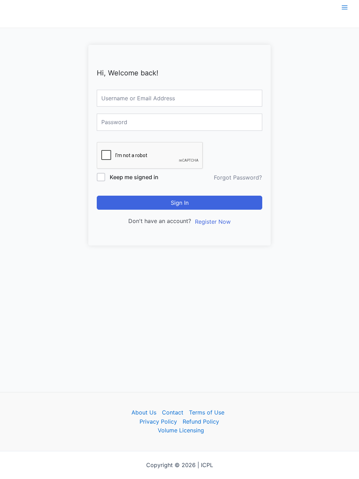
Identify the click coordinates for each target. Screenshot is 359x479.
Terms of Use (206, 412)
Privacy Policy (158, 421)
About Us (143, 412)
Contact (172, 412)
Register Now (213, 221)
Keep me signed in (134, 177)
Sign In (180, 202)
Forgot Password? (238, 177)
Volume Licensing (181, 430)
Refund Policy (201, 421)
